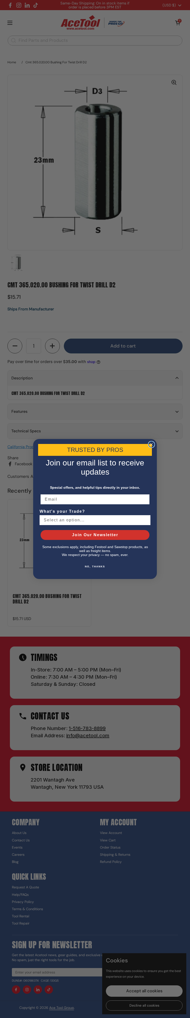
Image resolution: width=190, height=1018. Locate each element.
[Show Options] (145, 520)
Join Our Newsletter (95, 535)
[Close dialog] (151, 444)
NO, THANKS (95, 566)
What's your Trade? (62, 511)
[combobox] (93, 520)
